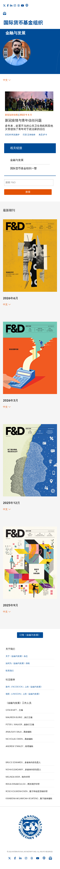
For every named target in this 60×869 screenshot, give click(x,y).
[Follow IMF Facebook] (8, 5)
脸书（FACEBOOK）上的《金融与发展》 (24, 687)
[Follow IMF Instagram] (15, 5)
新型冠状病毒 (11, 115)
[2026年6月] (30, 255)
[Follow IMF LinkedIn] (11, 5)
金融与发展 (17, 160)
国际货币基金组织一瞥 (23, 168)
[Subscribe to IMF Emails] (4, 13)
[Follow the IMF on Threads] (18, 5)
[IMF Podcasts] (26, 5)
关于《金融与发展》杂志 (17, 656)
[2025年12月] (30, 460)
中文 (5, 80)
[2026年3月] (30, 357)
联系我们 (10, 670)
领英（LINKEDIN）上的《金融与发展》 (23, 694)
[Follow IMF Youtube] (22, 5)
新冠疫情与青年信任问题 (23, 120)
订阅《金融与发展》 (30, 635)
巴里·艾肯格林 (29, 134)
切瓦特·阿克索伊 (12, 134)
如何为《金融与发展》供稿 (18, 663)
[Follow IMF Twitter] (4, 5)
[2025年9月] (30, 562)
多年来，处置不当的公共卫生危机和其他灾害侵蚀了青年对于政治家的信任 (29, 128)
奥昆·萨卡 (43, 134)
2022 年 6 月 (26, 115)
